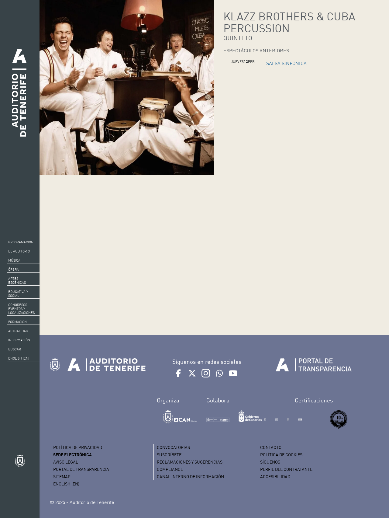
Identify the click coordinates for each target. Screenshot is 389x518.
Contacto (270, 447)
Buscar (14, 349)
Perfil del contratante (286, 469)
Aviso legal (65, 461)
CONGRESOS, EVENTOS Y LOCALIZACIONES (21, 309)
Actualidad (18, 331)
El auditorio (19, 251)
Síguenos (270, 461)
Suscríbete (169, 454)
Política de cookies (281, 454)
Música (14, 260)
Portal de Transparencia (81, 469)
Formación (17, 322)
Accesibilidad (275, 476)
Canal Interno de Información (190, 476)
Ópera (13, 269)
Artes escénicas (17, 280)
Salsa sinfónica (286, 63)
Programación (20, 242)
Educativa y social (18, 294)
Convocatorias (173, 447)
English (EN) (18, 358)
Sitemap (62, 476)
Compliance (170, 469)
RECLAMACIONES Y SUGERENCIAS (189, 461)
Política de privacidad (77, 447)
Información (19, 340)
